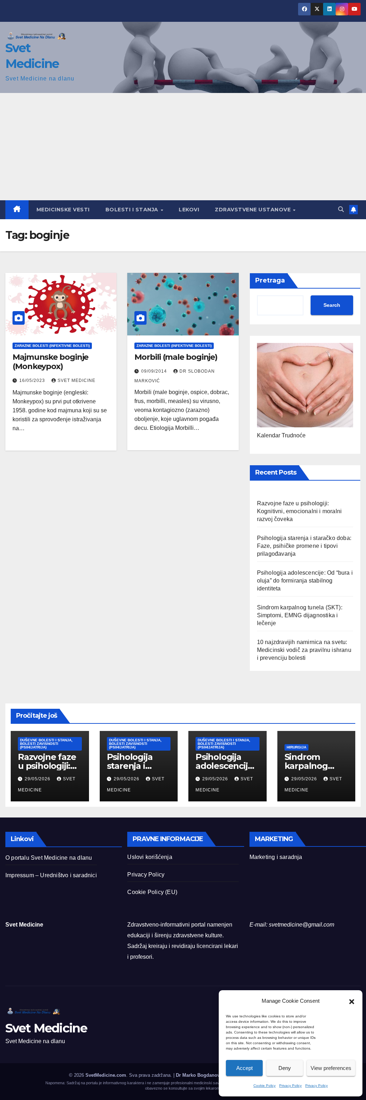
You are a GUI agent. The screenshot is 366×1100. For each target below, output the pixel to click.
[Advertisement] (183, 147)
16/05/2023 (32, 380)
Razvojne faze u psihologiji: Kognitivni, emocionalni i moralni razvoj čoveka (299, 511)
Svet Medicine (76, 380)
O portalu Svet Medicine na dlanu (48, 858)
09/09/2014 (154, 371)
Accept (244, 1068)
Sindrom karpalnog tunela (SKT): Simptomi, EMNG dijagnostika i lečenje (299, 615)
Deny (284, 1068)
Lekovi (189, 209)
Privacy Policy (290, 1085)
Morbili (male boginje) (175, 357)
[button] (351, 1001)
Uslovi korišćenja (149, 857)
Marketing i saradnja (275, 857)
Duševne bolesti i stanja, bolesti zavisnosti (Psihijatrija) (46, 743)
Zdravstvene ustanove (253, 209)
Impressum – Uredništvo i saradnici (51, 875)
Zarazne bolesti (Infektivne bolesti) (52, 346)
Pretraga (270, 280)
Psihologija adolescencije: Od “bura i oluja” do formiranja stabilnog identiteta (305, 580)
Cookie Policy (264, 1085)
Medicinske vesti (63, 209)
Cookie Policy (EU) (152, 892)
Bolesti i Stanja (132, 209)
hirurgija (296, 747)
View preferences (331, 1068)
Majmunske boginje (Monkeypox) (50, 361)
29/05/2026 (38, 778)
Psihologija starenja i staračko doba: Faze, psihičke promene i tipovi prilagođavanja (304, 546)
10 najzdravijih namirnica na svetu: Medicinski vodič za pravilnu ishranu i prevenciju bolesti (304, 650)
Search (331, 305)
